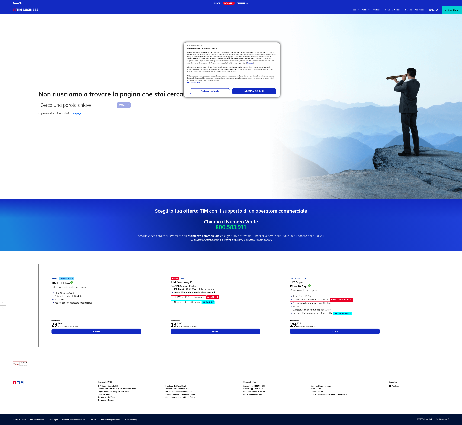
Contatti (93, 420)
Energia (408, 10)
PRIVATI (217, 3)
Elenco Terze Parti (193, 83)
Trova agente (316, 389)
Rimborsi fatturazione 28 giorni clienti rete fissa (117, 389)
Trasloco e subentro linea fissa (177, 389)
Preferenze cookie (37, 420)
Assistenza (419, 10)
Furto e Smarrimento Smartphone (178, 392)
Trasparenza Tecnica (106, 400)
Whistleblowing (131, 420)
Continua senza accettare (195, 45)
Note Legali (53, 420)
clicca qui (250, 63)
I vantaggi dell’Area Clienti (175, 386)
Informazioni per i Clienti (110, 420)
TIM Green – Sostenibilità (108, 386)
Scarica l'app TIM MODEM (253, 389)
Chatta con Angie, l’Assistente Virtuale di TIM (329, 394)
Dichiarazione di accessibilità (73, 420)
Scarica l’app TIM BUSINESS (254, 386)
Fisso (354, 10)
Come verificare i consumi (321, 386)
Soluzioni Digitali (392, 10)
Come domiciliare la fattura (254, 392)
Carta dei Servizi (104, 394)
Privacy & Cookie (19, 420)
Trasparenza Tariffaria (106, 397)
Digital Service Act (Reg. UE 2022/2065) (113, 392)
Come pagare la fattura (252, 394)
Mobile (364, 10)
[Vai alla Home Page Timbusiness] (25, 10)
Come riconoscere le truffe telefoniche (180, 397)
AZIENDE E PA (242, 3)
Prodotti (376, 10)
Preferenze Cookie (210, 91)
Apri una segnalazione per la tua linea (180, 394)
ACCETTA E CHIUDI (254, 91)
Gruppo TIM (17, 3)
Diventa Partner (317, 392)
